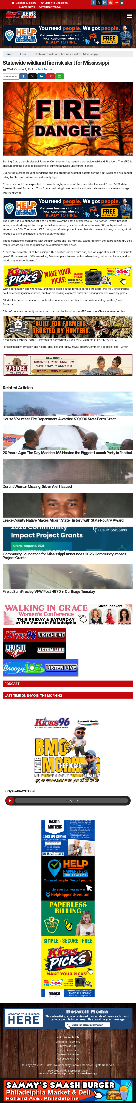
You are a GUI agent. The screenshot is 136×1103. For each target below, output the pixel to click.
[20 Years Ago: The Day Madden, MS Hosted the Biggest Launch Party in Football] (68, 437)
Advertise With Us (50, 6)
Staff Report (45, 69)
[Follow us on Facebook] (93, 2)
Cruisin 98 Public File (68, 1041)
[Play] (10, 801)
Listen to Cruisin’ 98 (56, 2)
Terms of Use (68, 1045)
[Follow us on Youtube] (110, 2)
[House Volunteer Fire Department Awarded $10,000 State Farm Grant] (68, 404)
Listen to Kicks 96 (25, 2)
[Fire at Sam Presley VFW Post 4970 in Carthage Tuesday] (68, 576)
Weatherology (88, 1073)
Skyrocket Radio (77, 1070)
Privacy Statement (68, 1050)
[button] (129, 16)
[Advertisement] (68, 35)
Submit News (27, 6)
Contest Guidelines (68, 1054)
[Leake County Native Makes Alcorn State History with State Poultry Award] (68, 505)
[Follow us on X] (99, 2)
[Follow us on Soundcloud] (116, 2)
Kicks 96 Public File (68, 1037)
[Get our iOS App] (121, 2)
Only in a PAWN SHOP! (20, 791)
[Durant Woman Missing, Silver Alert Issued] (68, 471)
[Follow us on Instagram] (104, 2)
